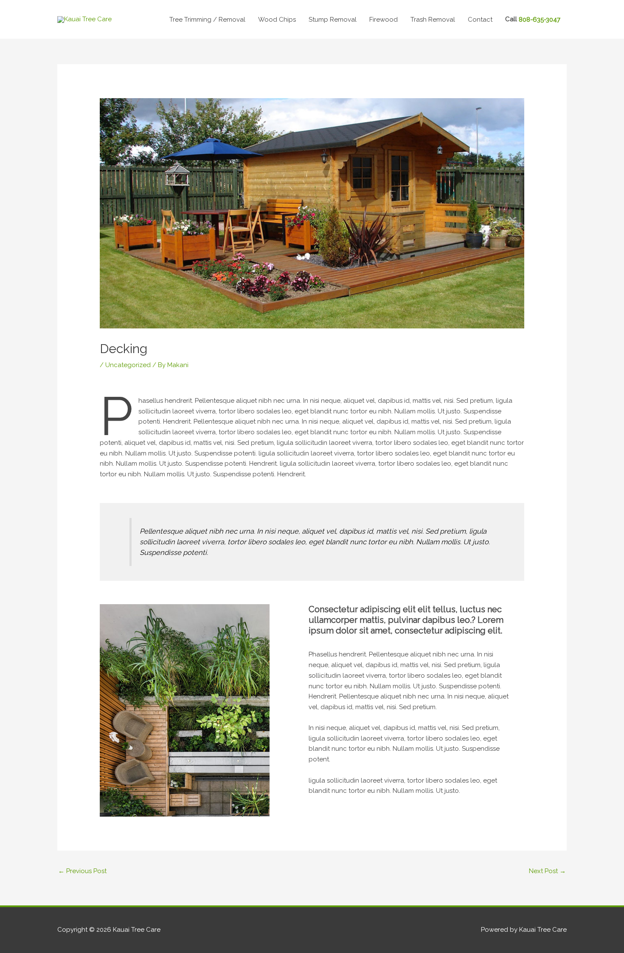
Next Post (547, 871)
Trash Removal (432, 19)
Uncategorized (128, 365)
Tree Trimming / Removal (207, 19)
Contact (480, 19)
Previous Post (82, 871)
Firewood (383, 19)
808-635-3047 (539, 19)
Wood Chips (277, 19)
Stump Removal (333, 19)
